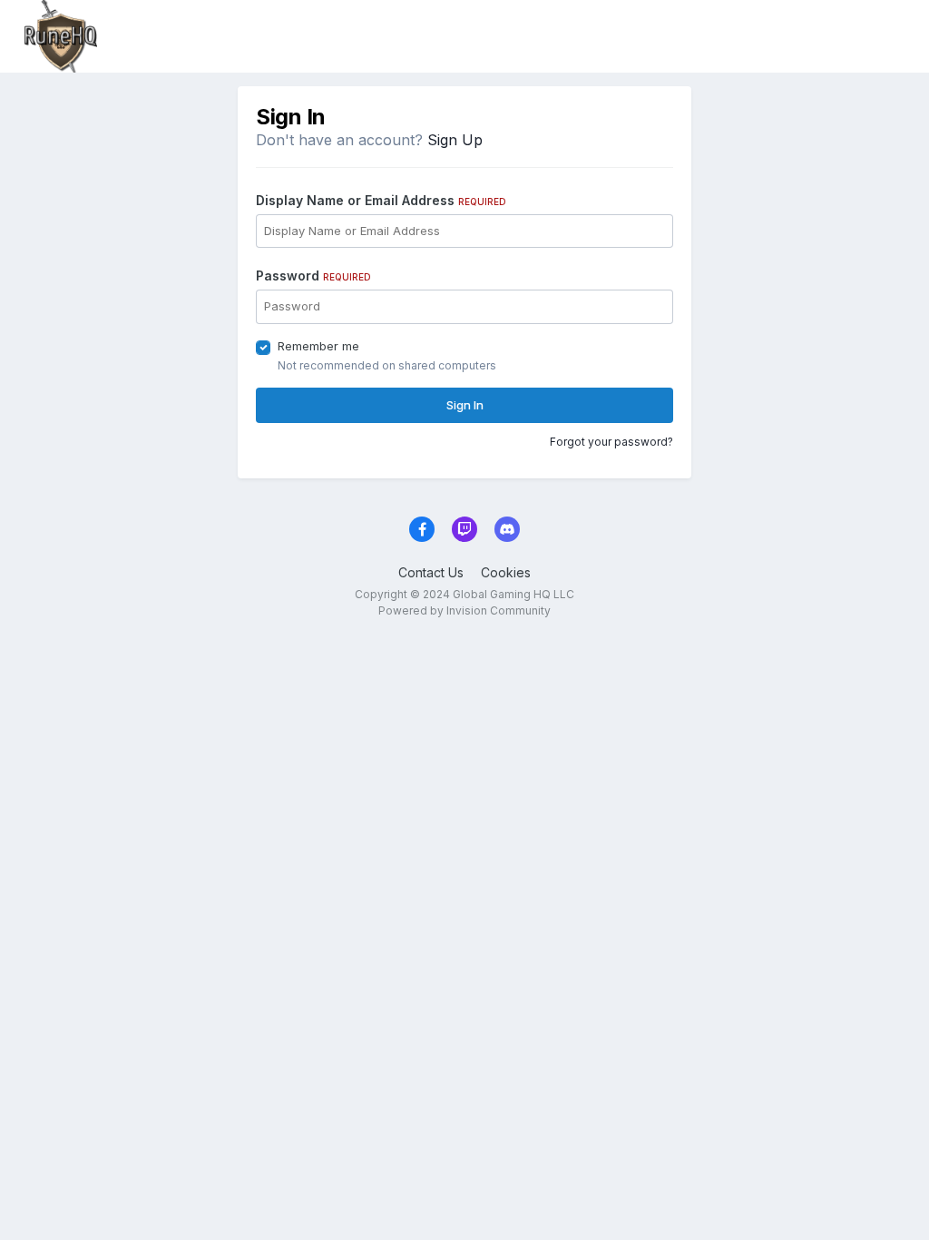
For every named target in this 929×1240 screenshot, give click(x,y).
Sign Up (455, 140)
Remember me (318, 346)
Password (313, 275)
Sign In (465, 405)
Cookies (506, 572)
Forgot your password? (611, 441)
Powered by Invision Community (464, 610)
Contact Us (431, 572)
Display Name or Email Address (381, 200)
